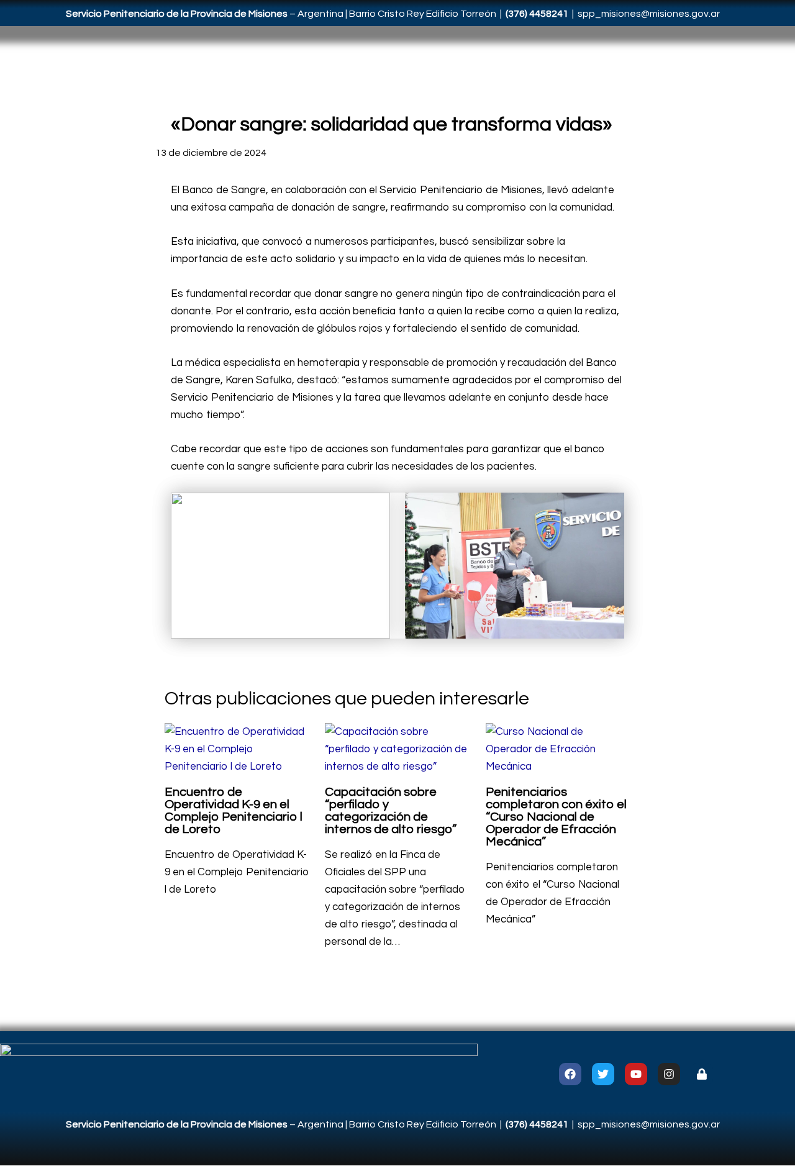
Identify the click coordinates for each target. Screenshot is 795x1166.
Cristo (392, 14)
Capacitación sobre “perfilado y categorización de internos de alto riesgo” (391, 811)
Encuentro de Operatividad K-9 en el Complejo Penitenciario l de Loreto (233, 811)
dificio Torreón (464, 14)
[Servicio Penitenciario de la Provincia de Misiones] (239, 1073)
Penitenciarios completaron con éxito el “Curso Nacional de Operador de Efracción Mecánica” (556, 817)
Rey (416, 14)
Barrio (363, 14)
